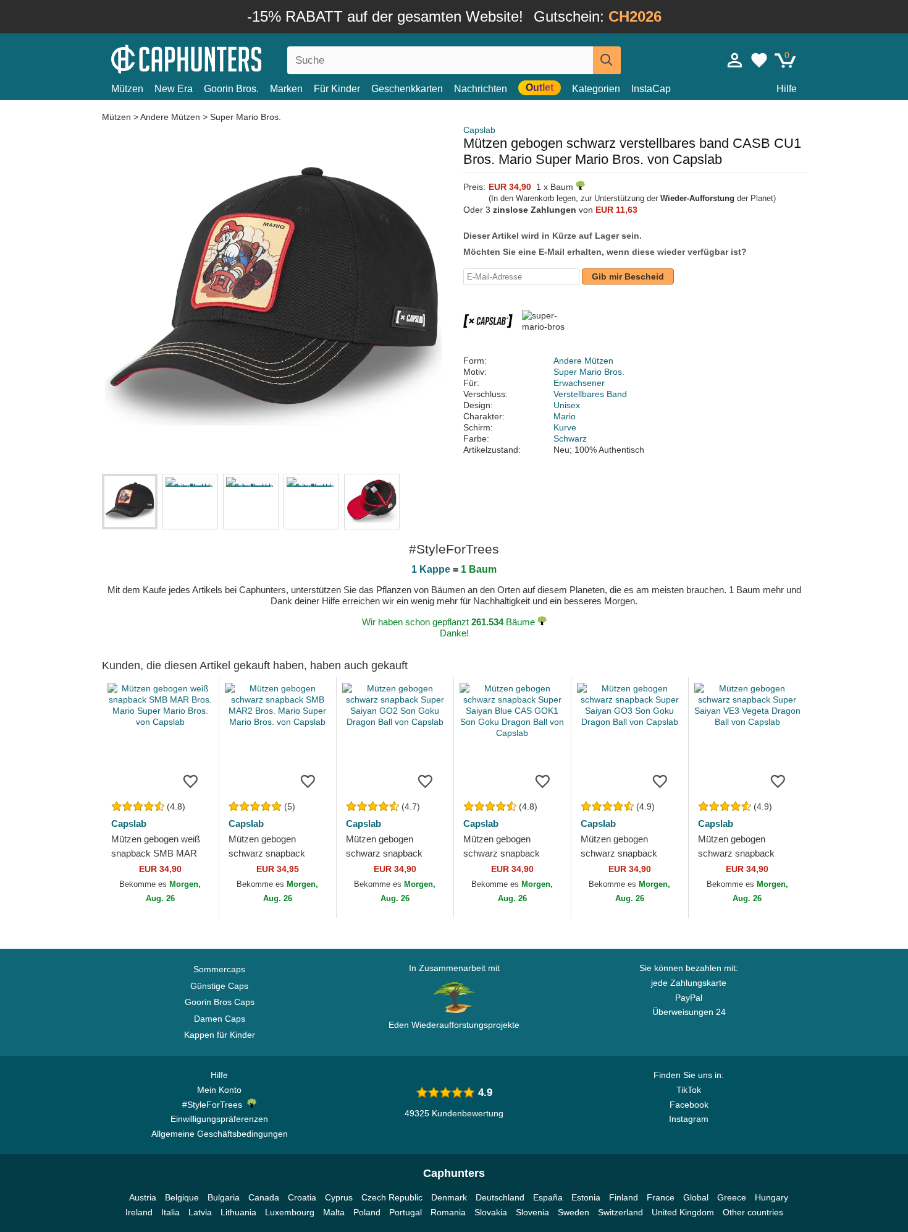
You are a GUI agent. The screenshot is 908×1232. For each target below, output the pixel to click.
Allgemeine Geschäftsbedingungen (219, 1134)
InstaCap (651, 88)
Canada (263, 1197)
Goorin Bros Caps (219, 1002)
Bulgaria (224, 1197)
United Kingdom (683, 1212)
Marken (286, 88)
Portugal (405, 1212)
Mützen (127, 88)
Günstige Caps (219, 986)
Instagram (688, 1119)
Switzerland (620, 1212)
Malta (334, 1212)
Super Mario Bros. (245, 117)
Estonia (585, 1197)
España (548, 1197)
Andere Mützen (170, 117)
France (661, 1197)
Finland (623, 1197)
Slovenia (532, 1212)
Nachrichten (480, 88)
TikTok (688, 1090)
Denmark (449, 1197)
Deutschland (500, 1197)
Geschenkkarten (407, 88)
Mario (564, 416)
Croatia (302, 1197)
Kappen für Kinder (219, 1035)
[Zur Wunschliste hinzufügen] (190, 780)
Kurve (564, 427)
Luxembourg (289, 1212)
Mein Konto (219, 1090)
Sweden (573, 1212)
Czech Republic (391, 1197)
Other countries (753, 1212)
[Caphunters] (219, 58)
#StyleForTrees (214, 1105)
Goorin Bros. (231, 88)
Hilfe (786, 88)
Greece (731, 1197)
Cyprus (339, 1197)
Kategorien (596, 88)
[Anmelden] (735, 60)
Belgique (182, 1197)
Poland (366, 1212)
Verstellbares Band (590, 394)
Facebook (689, 1105)
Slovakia (490, 1212)
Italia (170, 1212)
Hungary (771, 1197)
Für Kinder (337, 88)
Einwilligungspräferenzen (219, 1119)
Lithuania (238, 1212)
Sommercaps (219, 969)
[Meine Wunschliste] (759, 60)
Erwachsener (579, 383)
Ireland (139, 1212)
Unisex (566, 405)
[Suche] (607, 60)
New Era (173, 88)
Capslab (479, 130)
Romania (448, 1212)
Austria (142, 1197)
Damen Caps (219, 1019)
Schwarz (570, 438)
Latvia (200, 1212)
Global (695, 1197)
